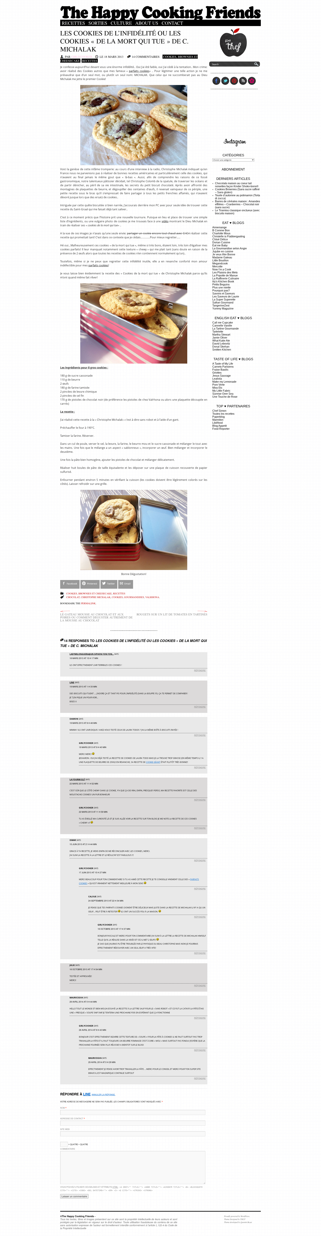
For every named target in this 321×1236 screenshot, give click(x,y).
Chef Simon (219, 410)
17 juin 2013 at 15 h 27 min (92, 872)
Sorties (97, 23)
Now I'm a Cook (221, 269)
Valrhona (152, 597)
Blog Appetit (219, 425)
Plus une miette (221, 287)
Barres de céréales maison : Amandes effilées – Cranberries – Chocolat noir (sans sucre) (237, 204)
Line (72, 682)
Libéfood (217, 422)
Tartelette (217, 331)
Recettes (73, 23)
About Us (146, 23)
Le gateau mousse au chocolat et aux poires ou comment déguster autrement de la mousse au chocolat (96, 617)
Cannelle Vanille (222, 325)
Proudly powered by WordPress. (237, 1216)
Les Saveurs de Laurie (225, 296)
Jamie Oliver (219, 337)
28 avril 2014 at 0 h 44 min (83, 1001)
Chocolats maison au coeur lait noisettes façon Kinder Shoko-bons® (236, 185)
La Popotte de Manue (225, 275)
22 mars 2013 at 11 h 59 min (93, 811)
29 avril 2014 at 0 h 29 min (102, 1062)
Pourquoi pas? (221, 290)
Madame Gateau (222, 257)
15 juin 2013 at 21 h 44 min (83, 844)
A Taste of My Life (222, 363)
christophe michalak (96, 597)
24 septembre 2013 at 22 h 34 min (105, 900)
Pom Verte (218, 384)
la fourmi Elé (77, 779)
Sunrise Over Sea (222, 393)
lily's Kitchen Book (223, 281)
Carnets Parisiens (223, 366)
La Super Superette (223, 299)
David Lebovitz (221, 343)
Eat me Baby (220, 245)
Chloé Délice (220, 239)
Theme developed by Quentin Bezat (238, 1222)
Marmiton (217, 419)
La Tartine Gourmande (225, 328)
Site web (65, 1129)
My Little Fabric (221, 390)
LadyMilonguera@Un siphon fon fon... (92, 654)
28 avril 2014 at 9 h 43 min (92, 1029)
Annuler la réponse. (103, 1094)
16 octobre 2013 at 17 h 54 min (86, 969)
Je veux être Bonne (223, 254)
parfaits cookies (139, 71)
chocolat (73, 597)
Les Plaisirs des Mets (225, 272)
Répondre (200, 670)
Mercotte (217, 266)
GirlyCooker (81, 57)
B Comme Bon (221, 230)
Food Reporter (221, 428)
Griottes (217, 372)
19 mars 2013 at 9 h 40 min (92, 747)
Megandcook (220, 263)
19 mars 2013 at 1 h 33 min (83, 686)
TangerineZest (220, 305)
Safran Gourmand (222, 302)
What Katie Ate (221, 340)
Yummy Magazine (223, 308)
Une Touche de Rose (224, 396)
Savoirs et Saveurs (223, 293)
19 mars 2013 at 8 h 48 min (83, 722)
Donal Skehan (220, 346)
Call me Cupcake (222, 322)
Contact (172, 23)
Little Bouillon (220, 260)
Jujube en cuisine (222, 251)
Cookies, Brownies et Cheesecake (89, 593)
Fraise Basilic (220, 369)
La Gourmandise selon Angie (229, 248)
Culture (121, 23)
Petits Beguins (221, 284)
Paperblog (218, 416)
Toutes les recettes (223, 413)
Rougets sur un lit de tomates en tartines (172, 614)
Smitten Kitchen (221, 349)
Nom (62, 1107)
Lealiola (217, 378)
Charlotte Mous (221, 233)
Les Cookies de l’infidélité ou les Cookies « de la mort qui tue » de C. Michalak (124, 40)
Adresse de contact (71, 1118)
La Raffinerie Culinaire (225, 278)
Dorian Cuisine (221, 242)
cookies (117, 597)
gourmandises (134, 597)
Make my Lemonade (224, 381)
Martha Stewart (221, 334)
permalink (88, 603)
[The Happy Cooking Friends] (160, 19)
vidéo (165, 221)
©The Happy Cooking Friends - (77, 1216)
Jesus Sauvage (221, 375)
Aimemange (219, 227)
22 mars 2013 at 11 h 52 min (84, 783)
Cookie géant (153, 762)
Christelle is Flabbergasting (228, 236)
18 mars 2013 (113, 57)
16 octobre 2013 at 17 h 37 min (114, 928)
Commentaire (67, 1148)
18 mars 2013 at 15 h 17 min (84, 658)
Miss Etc (217, 387)
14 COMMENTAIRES (145, 57)
